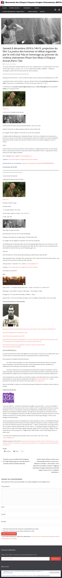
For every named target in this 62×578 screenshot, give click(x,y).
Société (37, 8)
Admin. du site (5, 566)
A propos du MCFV (14, 8)
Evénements (27, 8)
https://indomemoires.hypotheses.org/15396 (13, 336)
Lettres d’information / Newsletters (13, 11)
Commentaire (5, 486)
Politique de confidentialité (8, 550)
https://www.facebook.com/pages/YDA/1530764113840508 (23, 159)
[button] (20, 8)
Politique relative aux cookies (43, 575)
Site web (3, 521)
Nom (3, 507)
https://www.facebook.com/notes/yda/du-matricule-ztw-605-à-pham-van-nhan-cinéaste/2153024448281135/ (29, 329)
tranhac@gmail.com (40, 381)
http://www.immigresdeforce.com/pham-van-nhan (15, 332)
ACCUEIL (4, 8)
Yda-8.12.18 (5, 109)
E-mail (3, 514)
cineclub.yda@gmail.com (26, 156)
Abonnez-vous (55, 558)
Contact (42, 11)
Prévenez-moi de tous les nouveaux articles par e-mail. (18, 531)
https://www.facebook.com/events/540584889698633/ (38, 163)
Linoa (15, 64)
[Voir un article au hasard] (59, 10)
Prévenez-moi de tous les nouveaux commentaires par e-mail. (20, 529)
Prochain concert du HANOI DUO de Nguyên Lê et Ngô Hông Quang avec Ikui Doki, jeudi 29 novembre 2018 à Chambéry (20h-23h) (16, 461)
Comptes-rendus (32, 11)
